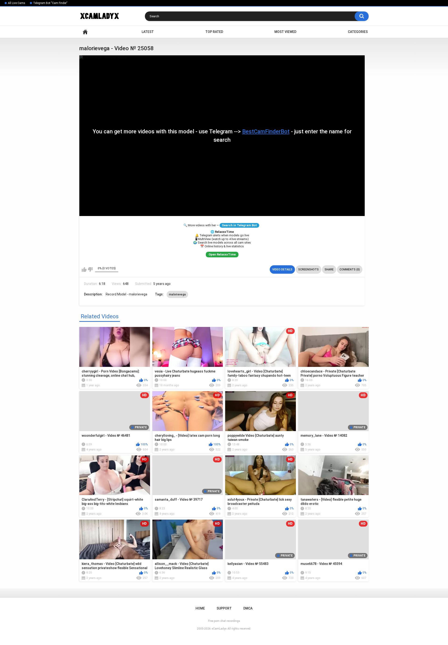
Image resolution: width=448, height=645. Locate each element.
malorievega (177, 294)
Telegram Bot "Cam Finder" (50, 3)
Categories (358, 32)
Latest (148, 32)
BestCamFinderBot (266, 131)
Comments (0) (350, 269)
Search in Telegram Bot (239, 225)
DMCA (247, 608)
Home (85, 32)
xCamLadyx (219, 628)
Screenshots (308, 269)
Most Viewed (285, 32)
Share (329, 269)
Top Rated (214, 32)
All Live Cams (16, 3)
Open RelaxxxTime (222, 254)
